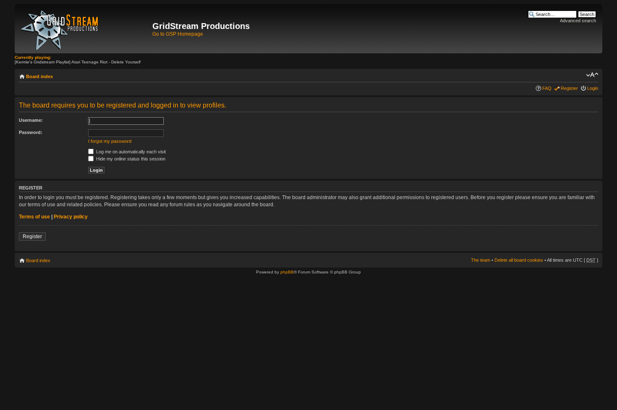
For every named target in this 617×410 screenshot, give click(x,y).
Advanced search (578, 20)
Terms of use (34, 217)
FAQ (547, 88)
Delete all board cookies (518, 260)
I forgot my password (109, 141)
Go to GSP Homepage (177, 34)
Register (569, 88)
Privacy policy (71, 217)
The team (480, 260)
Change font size (592, 75)
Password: (30, 132)
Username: (31, 120)
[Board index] (84, 28)
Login (592, 88)
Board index (39, 76)
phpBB (287, 272)
